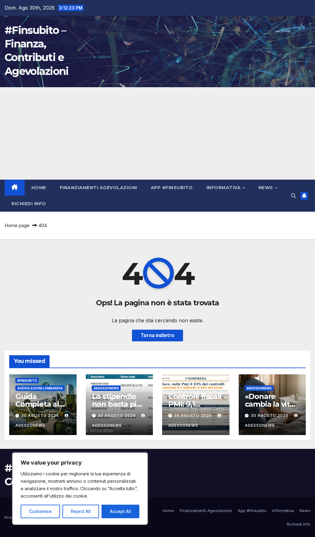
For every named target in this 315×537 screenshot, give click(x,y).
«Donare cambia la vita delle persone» (272, 404)
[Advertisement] (157, 133)
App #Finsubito (172, 187)
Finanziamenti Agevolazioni (98, 187)
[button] (293, 196)
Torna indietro (157, 335)
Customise (40, 511)
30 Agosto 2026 (40, 415)
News (266, 187)
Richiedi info (28, 203)
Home (38, 187)
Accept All (120, 511)
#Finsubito (27, 380)
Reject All (81, 511)
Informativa (224, 187)
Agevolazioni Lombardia (40, 388)
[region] (80, 489)
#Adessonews (106, 388)
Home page (17, 225)
